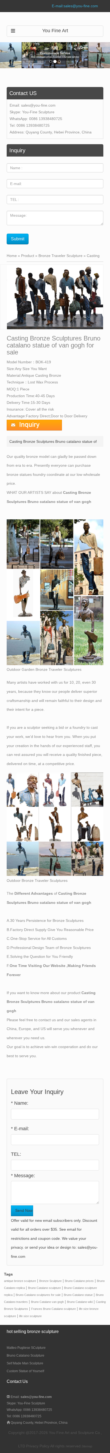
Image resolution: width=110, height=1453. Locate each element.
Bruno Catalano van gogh (47, 1301)
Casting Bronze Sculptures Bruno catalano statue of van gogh (51, 1002)
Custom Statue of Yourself (25, 1371)
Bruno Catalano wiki (80, 1301)
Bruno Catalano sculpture (44, 1287)
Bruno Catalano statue (78, 1294)
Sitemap (87, 1446)
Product (27, 255)
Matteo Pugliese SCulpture (26, 1348)
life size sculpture (30, 1316)
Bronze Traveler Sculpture (60, 255)
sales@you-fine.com (38, 105)
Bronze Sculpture (50, 1280)
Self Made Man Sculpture (25, 1363)
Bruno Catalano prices (79, 1280)
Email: (31, 1397)
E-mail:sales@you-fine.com (75, 6)
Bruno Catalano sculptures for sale (38, 1294)
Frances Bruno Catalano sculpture (53, 1308)
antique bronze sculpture (20, 1280)
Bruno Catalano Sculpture (25, 1355)
